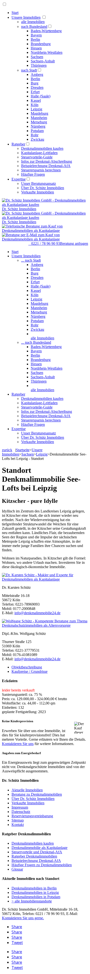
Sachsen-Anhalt (43, 61)
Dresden (37, 87)
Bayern (36, 35)
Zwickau (37, 139)
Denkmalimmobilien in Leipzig (35, 892)
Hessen (36, 48)
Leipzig (36, 109)
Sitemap (18, 820)
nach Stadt (29, 70)
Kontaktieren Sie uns (18, 744)
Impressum (20, 807)
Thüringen (39, 65)
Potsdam (37, 131)
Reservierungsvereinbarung (32, 816)
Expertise (19, 179)
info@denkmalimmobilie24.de (37, 613)
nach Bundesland (34, 26)
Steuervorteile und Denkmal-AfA (37, 852)
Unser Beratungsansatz (38, 183)
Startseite (23, 450)
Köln (34, 105)
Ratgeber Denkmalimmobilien (34, 856)
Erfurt (35, 92)
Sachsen (37, 57)
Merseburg (39, 122)
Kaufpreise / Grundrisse (30, 671)
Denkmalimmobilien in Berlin (34, 888)
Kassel (36, 100)
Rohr (34, 135)
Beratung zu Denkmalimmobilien (37, 794)
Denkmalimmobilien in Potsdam (36, 897)
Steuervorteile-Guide (37, 157)
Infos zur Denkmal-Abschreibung (46, 161)
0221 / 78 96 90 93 (44, 243)
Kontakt (18, 825)
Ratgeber (18, 144)
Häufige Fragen (33, 174)
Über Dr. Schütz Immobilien (42, 188)
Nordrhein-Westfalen (46, 52)
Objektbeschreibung (27, 667)
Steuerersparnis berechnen (41, 170)
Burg (34, 83)
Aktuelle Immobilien (27, 790)
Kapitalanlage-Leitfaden (39, 153)
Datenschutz (21, 812)
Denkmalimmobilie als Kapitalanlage (39, 848)
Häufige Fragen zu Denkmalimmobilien (42, 865)
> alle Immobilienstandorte (32, 901)
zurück (7, 450)
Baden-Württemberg (46, 31)
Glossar (17, 869)
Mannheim (39, 118)
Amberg (37, 74)
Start (15, 13)
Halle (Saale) (40, 96)
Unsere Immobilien (26, 17)
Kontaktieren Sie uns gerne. (23, 918)
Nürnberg (38, 126)
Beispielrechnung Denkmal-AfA (46, 166)
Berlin (35, 39)
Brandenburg (41, 44)
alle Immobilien (33, 22)
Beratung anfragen (74, 243)
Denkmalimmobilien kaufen (42, 148)
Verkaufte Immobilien (37, 192)
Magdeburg (39, 113)
